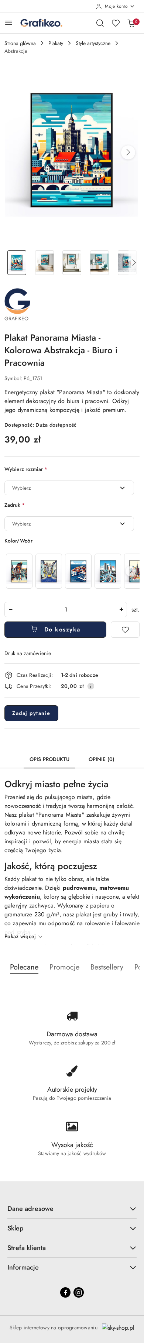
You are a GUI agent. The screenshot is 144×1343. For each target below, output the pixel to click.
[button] (128, 152)
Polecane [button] (24, 967)
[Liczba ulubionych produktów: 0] (116, 23)
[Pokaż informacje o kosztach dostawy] (91, 686)
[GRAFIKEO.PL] (17, 300)
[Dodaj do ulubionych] (125, 629)
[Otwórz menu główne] (8, 22)
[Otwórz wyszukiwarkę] (100, 23)
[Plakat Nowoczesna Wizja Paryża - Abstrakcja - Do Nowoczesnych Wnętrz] (108, 571)
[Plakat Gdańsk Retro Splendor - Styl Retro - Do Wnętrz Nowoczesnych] (19, 571)
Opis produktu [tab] (49, 759)
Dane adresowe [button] (30, 1208)
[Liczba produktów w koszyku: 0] (131, 23)
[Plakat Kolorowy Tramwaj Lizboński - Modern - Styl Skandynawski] (49, 571)
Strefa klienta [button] (26, 1248)
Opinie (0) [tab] (101, 759)
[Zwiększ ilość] (121, 609)
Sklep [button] (15, 1228)
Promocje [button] (64, 967)
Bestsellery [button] (106, 967)
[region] (72, 571)
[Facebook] (65, 1292)
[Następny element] (131, 571)
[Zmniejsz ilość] (10, 609)
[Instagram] (78, 1292)
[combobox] (69, 488)
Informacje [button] (23, 1267)
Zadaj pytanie (31, 713)
